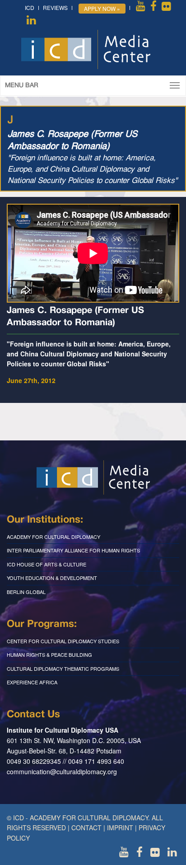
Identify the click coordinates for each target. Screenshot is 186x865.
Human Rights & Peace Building (49, 654)
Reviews (55, 7)
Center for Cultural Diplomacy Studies (63, 641)
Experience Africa (32, 682)
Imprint (120, 827)
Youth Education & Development (52, 577)
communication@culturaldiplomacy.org (62, 771)
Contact (86, 827)
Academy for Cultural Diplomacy (53, 536)
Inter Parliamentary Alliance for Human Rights (73, 550)
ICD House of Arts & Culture (46, 564)
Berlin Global (26, 591)
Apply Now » (102, 8)
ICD (29, 7)
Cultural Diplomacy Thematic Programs (63, 668)
